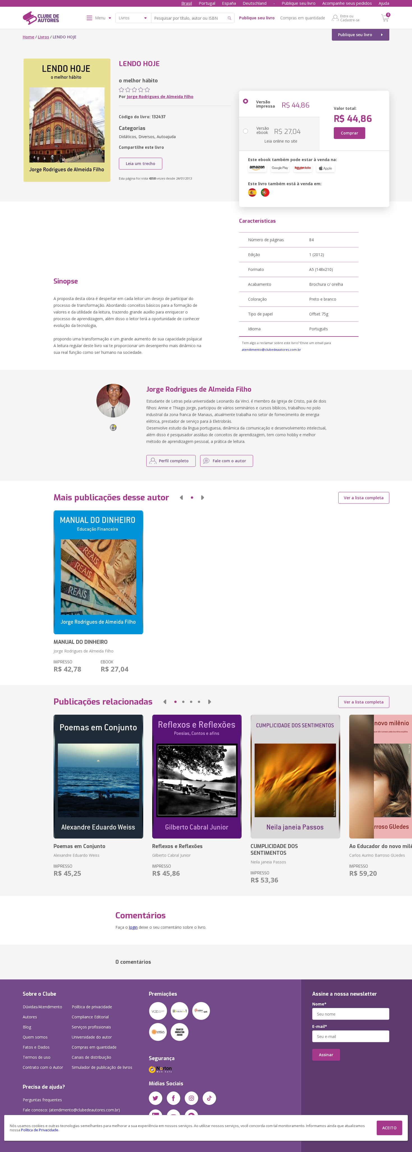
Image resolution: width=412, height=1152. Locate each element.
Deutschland (255, 3)
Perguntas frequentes (42, 1099)
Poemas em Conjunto (79, 846)
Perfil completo (174, 460)
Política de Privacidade (39, 1130)
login (133, 927)
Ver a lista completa (364, 497)
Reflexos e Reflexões (177, 846)
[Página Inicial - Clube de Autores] (41, 19)
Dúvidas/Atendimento (42, 1006)
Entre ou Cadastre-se (350, 18)
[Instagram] (191, 1098)
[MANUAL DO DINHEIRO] (98, 572)
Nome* (319, 1004)
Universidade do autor (92, 1037)
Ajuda (384, 3)
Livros (43, 37)
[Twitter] (155, 1098)
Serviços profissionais (91, 1027)
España (229, 3)
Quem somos (35, 1037)
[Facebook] (173, 1098)
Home (28, 37)
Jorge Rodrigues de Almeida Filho (160, 96)
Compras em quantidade (302, 17)
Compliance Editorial (90, 1016)
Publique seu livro (299, 3)
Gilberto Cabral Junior (171, 855)
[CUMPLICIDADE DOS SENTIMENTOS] (295, 777)
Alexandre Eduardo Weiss (76, 855)
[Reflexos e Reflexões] (197, 777)
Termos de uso (36, 1057)
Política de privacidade (92, 1006)
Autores (30, 1016)
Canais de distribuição (91, 1057)
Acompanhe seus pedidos (347, 3)
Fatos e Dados (36, 1047)
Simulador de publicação (102, 1067)
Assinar (326, 1054)
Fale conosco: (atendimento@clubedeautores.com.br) (71, 1109)
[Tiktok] (209, 1098)
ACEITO (389, 1127)
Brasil (186, 3)
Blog (27, 1027)
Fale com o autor (229, 460)
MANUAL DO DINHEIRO (81, 642)
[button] (181, 497)
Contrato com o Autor (43, 1067)
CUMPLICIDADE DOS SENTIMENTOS (274, 849)
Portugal (207, 3)
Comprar (349, 133)
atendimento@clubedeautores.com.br (271, 349)
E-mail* (319, 1026)
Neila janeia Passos (268, 862)
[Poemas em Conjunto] (98, 777)
